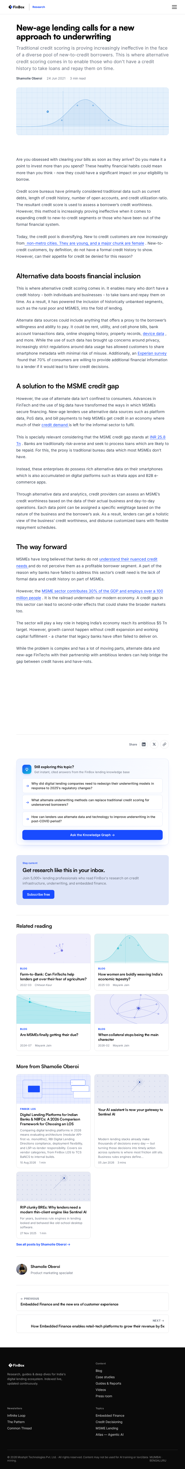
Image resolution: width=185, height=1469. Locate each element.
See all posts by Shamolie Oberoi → (43, 1244)
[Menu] (174, 7)
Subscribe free (38, 894)
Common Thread (19, 1428)
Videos (101, 1390)
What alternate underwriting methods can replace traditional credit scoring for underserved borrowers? (90, 802)
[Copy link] (164, 744)
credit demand (55, 425)
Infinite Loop (16, 1415)
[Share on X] (154, 744)
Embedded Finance (110, 1415)
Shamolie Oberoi (29, 78)
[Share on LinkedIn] (143, 744)
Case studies (105, 1377)
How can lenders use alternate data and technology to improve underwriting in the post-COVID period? (93, 819)
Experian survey (152, 353)
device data (153, 333)
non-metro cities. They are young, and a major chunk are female (84, 243)
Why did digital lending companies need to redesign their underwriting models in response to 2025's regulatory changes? (92, 785)
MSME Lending (107, 1428)
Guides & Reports (108, 1383)
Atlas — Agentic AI (110, 1434)
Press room (104, 1396)
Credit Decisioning (109, 1422)
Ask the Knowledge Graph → (92, 835)
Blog (99, 1371)
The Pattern (16, 1422)
